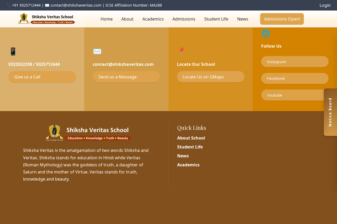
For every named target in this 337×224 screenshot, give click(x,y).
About (127, 19)
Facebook (276, 78)
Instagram (276, 61)
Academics (153, 19)
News (242, 19)
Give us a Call (27, 77)
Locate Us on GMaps (203, 77)
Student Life (216, 19)
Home (107, 19)
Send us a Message (117, 77)
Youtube (274, 95)
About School (191, 138)
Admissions (183, 19)
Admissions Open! (282, 19)
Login (325, 5)
